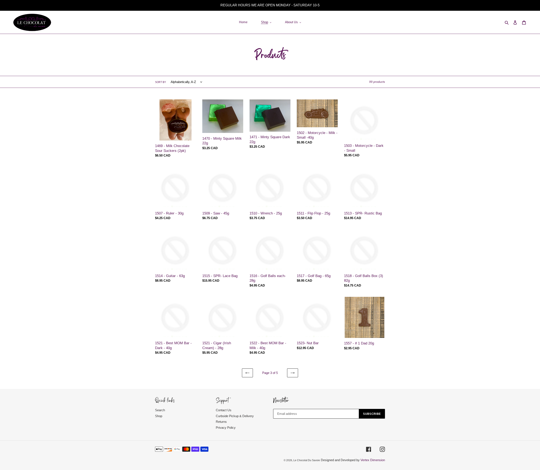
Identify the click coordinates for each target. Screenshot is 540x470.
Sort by (160, 82)
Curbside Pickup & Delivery (235, 416)
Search (160, 410)
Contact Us (223, 410)
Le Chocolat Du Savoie (306, 460)
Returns (221, 421)
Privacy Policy (226, 427)
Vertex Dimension (372, 460)
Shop (158, 416)
